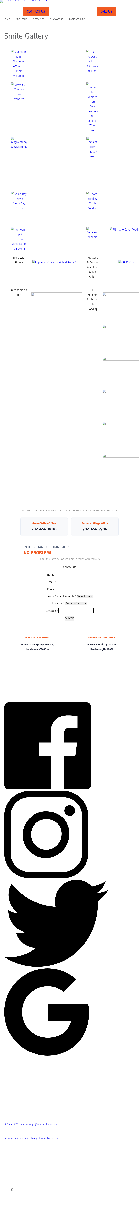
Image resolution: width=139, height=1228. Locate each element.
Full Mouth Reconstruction (14, 1185)
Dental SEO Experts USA (98, 1225)
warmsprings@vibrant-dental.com (39, 1124)
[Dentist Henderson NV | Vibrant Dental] (69, 1)
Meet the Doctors (9, 1149)
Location (58, 603)
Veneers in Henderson (12, 1196)
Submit (69, 618)
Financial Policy (8, 1210)
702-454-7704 (95, 529)
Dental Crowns (8, 1175)
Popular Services (9, 1171)
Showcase (56, 19)
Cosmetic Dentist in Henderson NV (18, 1178)
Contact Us (36, 11)
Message (52, 610)
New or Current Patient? (61, 596)
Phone (52, 589)
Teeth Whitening (8, 1200)
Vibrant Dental (8, 1142)
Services (38, 19)
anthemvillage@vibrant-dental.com (39, 1138)
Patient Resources (9, 1203)
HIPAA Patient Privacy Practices (17, 1214)
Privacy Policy (7, 1217)
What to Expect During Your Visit (17, 1207)
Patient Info (77, 19)
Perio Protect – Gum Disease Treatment (21, 1192)
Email (51, 582)
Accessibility (7, 1221)
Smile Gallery (7, 1157)
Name (51, 574)
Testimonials (7, 1160)
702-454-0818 (44, 529)
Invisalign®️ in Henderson (14, 1189)
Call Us (106, 11)
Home (6, 19)
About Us (21, 19)
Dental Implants (8, 1182)
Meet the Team (8, 1153)
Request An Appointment (13, 1167)
